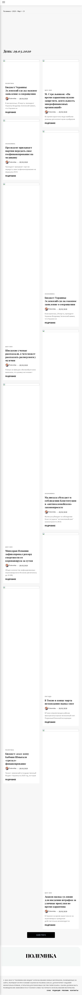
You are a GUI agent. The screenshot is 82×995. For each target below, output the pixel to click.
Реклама (65, 990)
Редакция (56, 990)
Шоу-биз (48, 90)
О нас (49, 990)
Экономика (10, 144)
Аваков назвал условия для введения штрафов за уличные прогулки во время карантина (60, 901)
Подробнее (11, 112)
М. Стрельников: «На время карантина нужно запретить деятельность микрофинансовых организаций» (60, 100)
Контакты (74, 990)
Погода (48, 696)
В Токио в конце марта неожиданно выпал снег (59, 702)
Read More (21, 69)
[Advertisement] (41, 32)
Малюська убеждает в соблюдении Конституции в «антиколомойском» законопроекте (60, 502)
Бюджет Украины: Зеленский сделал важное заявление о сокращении (21, 90)
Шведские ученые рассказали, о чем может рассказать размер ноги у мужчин (20, 355)
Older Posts (41, 935)
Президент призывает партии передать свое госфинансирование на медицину (19, 152)
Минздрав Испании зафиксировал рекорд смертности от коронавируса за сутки (19, 555)
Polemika (12, 98)
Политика (9, 83)
